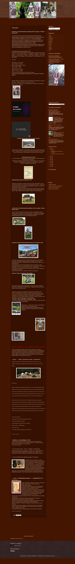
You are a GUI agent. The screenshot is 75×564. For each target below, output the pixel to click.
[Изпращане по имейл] (16, 515)
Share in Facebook (17, 545)
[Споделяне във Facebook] (19, 515)
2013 (51, 166)
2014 (51, 164)
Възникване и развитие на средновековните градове (53, 110)
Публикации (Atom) (19, 538)
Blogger (53, 555)
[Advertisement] (39, 20)
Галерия (50, 36)
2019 (51, 156)
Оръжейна (50, 39)
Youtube (50, 47)
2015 (51, 162)
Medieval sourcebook (52, 184)
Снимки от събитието (15, 434)
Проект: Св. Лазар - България (54, 187)
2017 (51, 159)
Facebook (50, 48)
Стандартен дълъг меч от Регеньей (57, 153)
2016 (51, 161)
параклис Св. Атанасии (33, 494)
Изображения (51, 38)
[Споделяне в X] (18, 515)
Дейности (50, 42)
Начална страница (28, 536)
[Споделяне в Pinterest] (20, 515)
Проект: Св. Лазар (30, 38)
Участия (50, 41)
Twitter (50, 50)
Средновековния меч (57, 117)
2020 (51, 148)
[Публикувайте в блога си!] (17, 515)
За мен (50, 45)
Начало (50, 35)
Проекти (50, 44)
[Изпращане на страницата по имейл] (14, 515)
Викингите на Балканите (53, 139)
